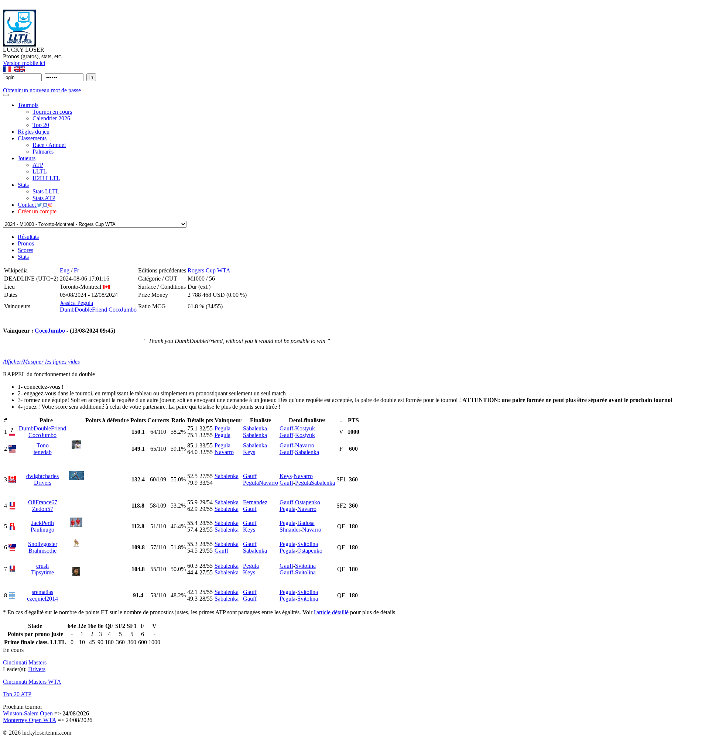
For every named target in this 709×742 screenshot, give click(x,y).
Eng (64, 270)
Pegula (222, 428)
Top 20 (40, 125)
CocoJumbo (123, 309)
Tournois (28, 105)
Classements (32, 138)
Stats (23, 185)
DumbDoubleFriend (83, 309)
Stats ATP (43, 198)
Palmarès (43, 151)
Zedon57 (42, 509)
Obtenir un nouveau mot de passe (42, 90)
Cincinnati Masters (25, 662)
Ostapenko (307, 502)
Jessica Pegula (76, 303)
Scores (25, 250)
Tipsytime (42, 572)
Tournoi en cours (52, 112)
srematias (42, 592)
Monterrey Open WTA (29, 720)
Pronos (26, 243)
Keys (249, 452)
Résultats (28, 237)
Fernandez (255, 502)
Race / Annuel (49, 145)
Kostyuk (305, 428)
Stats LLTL (45, 191)
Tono (43, 445)
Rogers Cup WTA (209, 270)
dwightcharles (42, 476)
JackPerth (42, 523)
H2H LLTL (46, 178)
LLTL (39, 171)
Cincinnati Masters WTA (32, 682)
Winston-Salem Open (28, 713)
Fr (76, 270)
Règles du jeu (33, 131)
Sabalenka (255, 428)
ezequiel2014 (42, 598)
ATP (37, 165)
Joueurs (26, 158)
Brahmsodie (42, 550)
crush (42, 566)
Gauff (286, 428)
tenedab (43, 452)
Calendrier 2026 (51, 118)
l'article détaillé (331, 612)
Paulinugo (42, 529)
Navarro (224, 452)
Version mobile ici (24, 63)
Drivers (42, 483)
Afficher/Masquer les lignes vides (41, 361)
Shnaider (290, 529)
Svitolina (307, 544)
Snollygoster (42, 544)
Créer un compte (37, 211)
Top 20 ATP (17, 694)
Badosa (306, 523)
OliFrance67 (42, 502)
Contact (27, 205)
